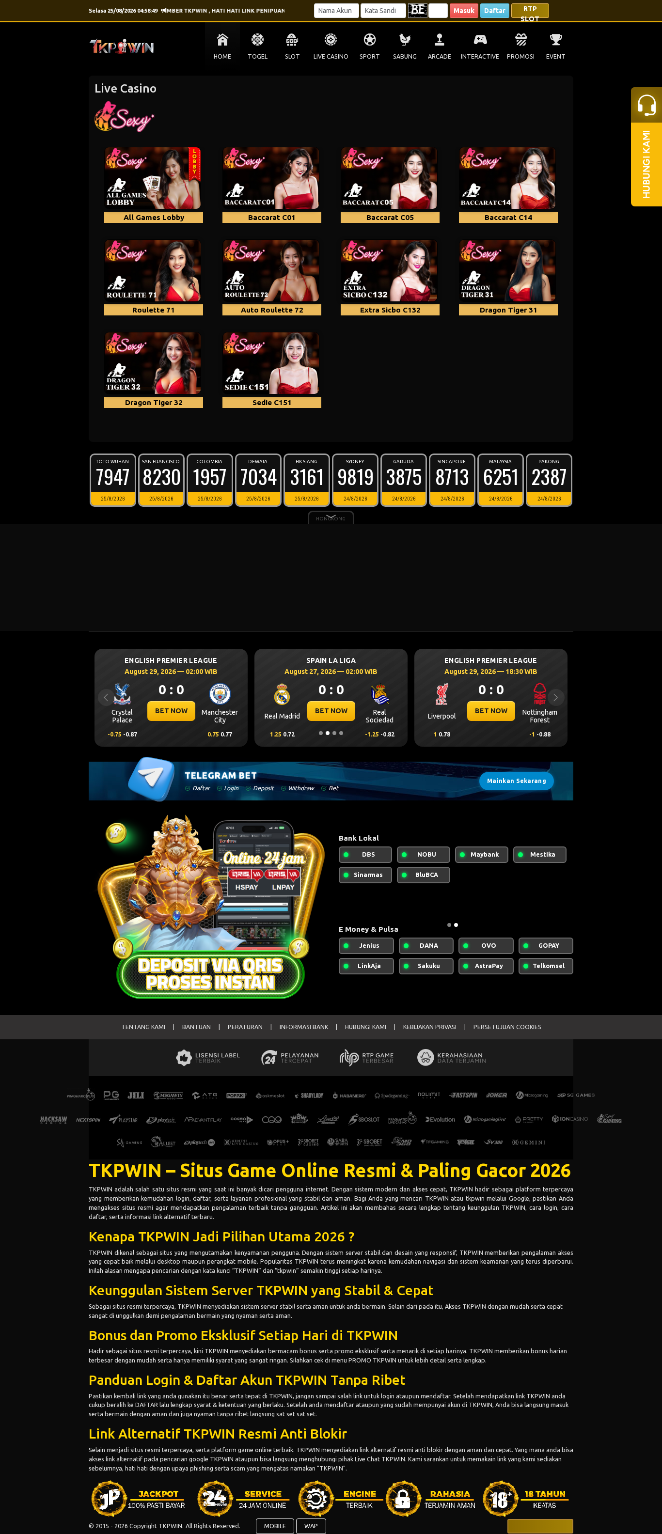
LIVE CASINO (331, 56)
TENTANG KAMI (143, 1027)
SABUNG (405, 56)
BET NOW (171, 711)
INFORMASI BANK (304, 1027)
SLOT (292, 56)
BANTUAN (196, 1027)
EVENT (556, 56)
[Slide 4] (341, 733)
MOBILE (275, 1525)
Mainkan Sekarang (516, 781)
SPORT (370, 56)
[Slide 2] (328, 733)
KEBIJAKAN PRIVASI (430, 1027)
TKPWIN (101, 1189)
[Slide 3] (334, 733)
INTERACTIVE (480, 56)
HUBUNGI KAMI (365, 1027)
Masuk (464, 11)
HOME (222, 56)
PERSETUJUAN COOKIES (507, 1027)
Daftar (494, 11)
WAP (311, 1525)
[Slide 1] (321, 733)
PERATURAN (245, 1027)
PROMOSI (521, 56)
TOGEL (258, 56)
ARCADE (439, 56)
